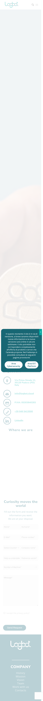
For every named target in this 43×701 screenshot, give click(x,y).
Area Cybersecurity (13, 364)
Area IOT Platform (32, 364)
